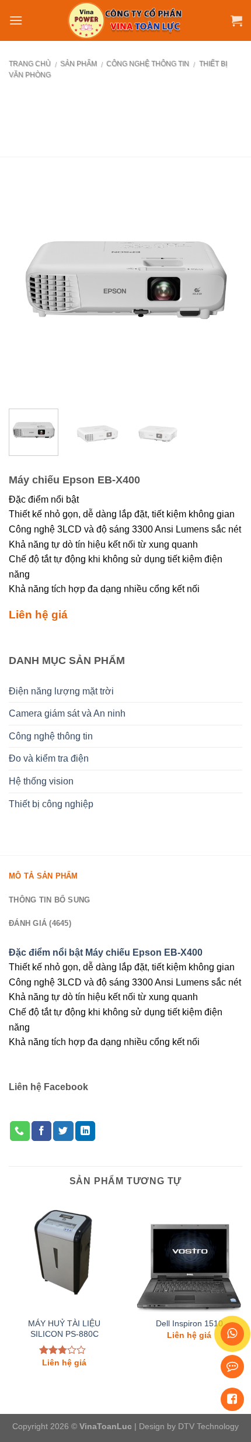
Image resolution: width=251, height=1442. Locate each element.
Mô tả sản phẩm (43, 876)
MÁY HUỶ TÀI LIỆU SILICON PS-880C (64, 1329)
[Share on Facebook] (41, 1131)
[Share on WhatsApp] (20, 1131)
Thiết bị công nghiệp (51, 804)
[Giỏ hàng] (236, 20)
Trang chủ (30, 64)
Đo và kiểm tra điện (49, 758)
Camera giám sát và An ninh (67, 713)
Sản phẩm (78, 64)
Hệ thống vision (41, 781)
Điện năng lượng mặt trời (61, 691)
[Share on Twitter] (63, 1131)
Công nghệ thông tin (147, 64)
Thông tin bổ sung (49, 899)
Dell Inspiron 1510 (189, 1323)
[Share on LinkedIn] (85, 1131)
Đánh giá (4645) (40, 923)
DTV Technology (208, 1426)
